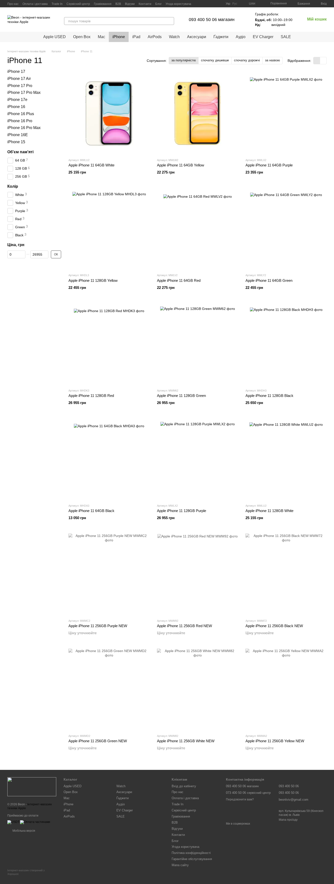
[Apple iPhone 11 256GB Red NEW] (197, 574)
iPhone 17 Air (19, 78)
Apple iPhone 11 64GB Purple (269, 165)
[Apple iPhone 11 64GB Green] (286, 228)
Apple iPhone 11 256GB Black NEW (274, 626)
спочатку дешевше (215, 60)
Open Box (81, 37)
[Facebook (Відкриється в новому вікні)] (219, 4)
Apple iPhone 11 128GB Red (91, 395)
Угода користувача (178, 4)
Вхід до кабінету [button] (184, 786)
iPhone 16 (16, 107)
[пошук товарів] (170, 21)
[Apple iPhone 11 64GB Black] (109, 459)
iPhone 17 (16, 71)
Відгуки (130, 4)
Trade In (57, 4)
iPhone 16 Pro (19, 121)
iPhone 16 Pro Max (24, 128)
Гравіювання (102, 4)
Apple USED (54, 37)
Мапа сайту (180, 865)
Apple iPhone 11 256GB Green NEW (97, 741)
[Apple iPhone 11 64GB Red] (197, 228)
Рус (234, 3)
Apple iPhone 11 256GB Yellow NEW (274, 741)
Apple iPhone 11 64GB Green (268, 280)
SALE (286, 37)
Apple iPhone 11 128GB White (269, 511)
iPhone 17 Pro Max (24, 93)
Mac (101, 37)
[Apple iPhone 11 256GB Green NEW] (109, 689)
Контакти (145, 4)
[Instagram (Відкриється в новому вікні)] (201, 4)
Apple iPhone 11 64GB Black (91, 511)
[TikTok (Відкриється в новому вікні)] (213, 4)
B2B (118, 4)
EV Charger (263, 37)
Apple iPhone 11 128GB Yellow (93, 280)
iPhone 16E (17, 135)
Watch (174, 37)
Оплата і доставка (35, 4)
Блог (158, 4)
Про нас (13, 4)
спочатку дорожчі (247, 60)
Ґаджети (220, 37)
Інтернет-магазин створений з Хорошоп (26, 872)
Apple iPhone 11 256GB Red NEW (184, 626)
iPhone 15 (16, 142)
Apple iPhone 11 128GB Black (269, 395)
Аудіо (240, 37)
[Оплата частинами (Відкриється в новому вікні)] (35, 822)
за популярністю (183, 60)
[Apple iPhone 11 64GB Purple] (286, 113)
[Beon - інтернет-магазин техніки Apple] (31, 786)
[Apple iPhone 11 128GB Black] (286, 343)
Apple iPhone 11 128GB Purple (181, 511)
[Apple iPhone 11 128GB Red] (109, 343)
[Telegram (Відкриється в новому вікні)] (207, 4)
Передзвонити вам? (240, 799)
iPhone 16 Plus (20, 114)
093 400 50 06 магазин (211, 19)
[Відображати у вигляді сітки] (316, 60)
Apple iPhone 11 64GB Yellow (180, 165)
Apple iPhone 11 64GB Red (178, 280)
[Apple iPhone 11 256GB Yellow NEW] (286, 689)
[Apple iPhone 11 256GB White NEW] (197, 689)
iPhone (118, 37)
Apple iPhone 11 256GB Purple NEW (97, 626)
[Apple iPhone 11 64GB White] (109, 113)
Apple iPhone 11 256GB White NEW (185, 741)
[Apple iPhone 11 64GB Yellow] (197, 113)
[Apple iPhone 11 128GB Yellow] (109, 228)
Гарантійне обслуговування (192, 859)
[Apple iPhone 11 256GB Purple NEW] (109, 574)
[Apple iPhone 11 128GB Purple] (197, 459)
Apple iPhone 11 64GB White (91, 165)
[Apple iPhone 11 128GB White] (286, 459)
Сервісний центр (78, 4)
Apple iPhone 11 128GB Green (181, 395)
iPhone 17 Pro (19, 86)
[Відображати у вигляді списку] (323, 60)
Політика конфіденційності (191, 853)
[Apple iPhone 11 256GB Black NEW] (286, 574)
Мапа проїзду (288, 819)
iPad (136, 37)
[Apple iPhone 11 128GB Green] (197, 343)
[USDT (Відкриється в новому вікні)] (13, 822)
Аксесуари (196, 37)
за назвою (272, 60)
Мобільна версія (23, 830)
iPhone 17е (17, 100)
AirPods (155, 37)
